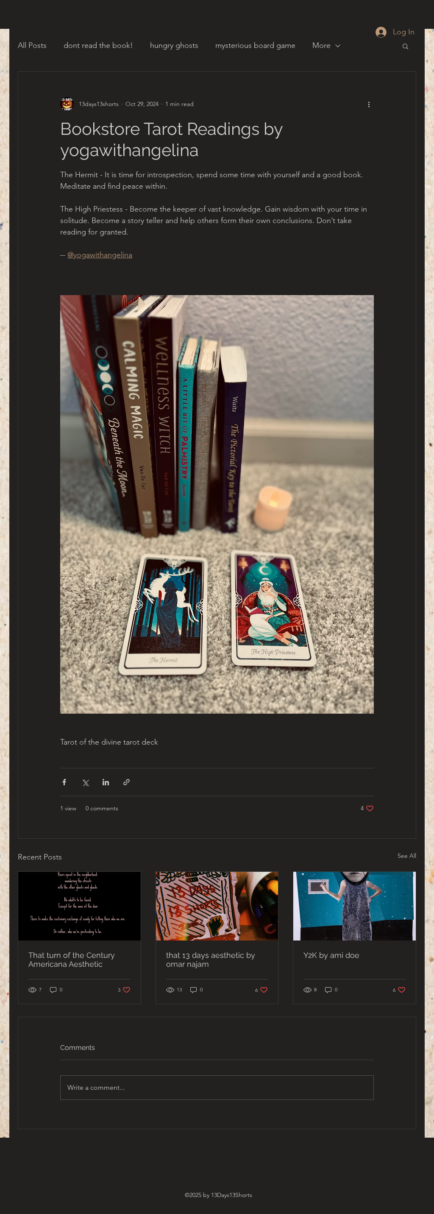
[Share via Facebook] (64, 782)
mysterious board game (255, 45)
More (321, 45)
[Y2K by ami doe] (354, 906)
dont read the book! (98, 45)
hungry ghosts (174, 45)
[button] (405, 45)
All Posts (32, 45)
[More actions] (369, 104)
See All (407, 856)
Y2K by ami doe (331, 955)
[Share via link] (126, 782)
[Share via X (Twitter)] (85, 782)
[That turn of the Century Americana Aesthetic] (79, 906)
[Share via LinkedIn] (106, 782)
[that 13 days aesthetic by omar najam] (217, 906)
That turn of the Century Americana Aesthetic (71, 959)
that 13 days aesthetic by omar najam (210, 959)
